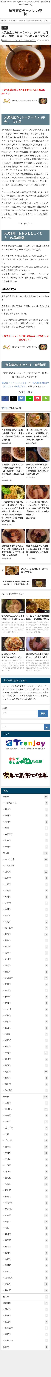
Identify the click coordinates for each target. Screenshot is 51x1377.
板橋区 (26, 1197)
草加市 (26, 1053)
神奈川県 (25, 1303)
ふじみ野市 (26, 866)
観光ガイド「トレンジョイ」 (15, 383)
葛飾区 (26, 1271)
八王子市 (26, 1128)
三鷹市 (26, 1103)
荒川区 (26, 1265)
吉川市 (26, 909)
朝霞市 (26, 984)
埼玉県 (25, 853)
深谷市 (26, 1015)
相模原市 (26, 1328)
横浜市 (26, 1322)
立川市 (26, 1253)
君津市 (26, 809)
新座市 (26, 972)
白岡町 (26, 1034)
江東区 (26, 1215)
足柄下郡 (26, 1340)
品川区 (26, 1153)
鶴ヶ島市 (26, 1090)
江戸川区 (26, 1209)
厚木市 (26, 1309)
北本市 (26, 903)
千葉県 (25, 797)
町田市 (26, 1234)
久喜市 (26, 878)
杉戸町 (26, 997)
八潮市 (26, 891)
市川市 (26, 816)
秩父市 (26, 1047)
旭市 (26, 828)
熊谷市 (26, 1022)
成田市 (26, 822)
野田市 (26, 847)
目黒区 (26, 1240)
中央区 (26, 1115)
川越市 (26, 940)
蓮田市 (26, 1059)
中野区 (26, 1122)
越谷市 (26, 1072)
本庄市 (26, 990)
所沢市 (26, 965)
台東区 (26, 1147)
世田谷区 (26, 1109)
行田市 (26, 1065)
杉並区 (26, 1190)
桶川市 (26, 1003)
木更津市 (26, 834)
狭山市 (26, 1028)
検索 (5, 708)
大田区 (26, 1165)
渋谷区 (26, 1222)
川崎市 (26, 1316)
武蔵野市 (26, 1203)
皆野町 (26, 1040)
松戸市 (26, 840)
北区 (26, 1134)
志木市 (26, 953)
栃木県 (25, 1297)
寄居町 (26, 922)
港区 (26, 1228)
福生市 (26, 1247)
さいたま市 (26, 859)
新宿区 (26, 1184)
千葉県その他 (26, 803)
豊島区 (26, 1284)
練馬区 (26, 1259)
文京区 (4, 27)
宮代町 (26, 916)
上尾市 (26, 872)
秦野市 (26, 1334)
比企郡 (26, 1009)
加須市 (26, 897)
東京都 (25, 1097)
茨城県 (25, 1347)
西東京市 (26, 1278)
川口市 (26, 934)
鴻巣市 (26, 1084)
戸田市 (26, 959)
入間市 (26, 884)
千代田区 (26, 1140)
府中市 (26, 1172)
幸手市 (26, 947)
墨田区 (26, 1159)
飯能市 (26, 1078)
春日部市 (26, 978)
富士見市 (26, 928)
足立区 (26, 1290)
